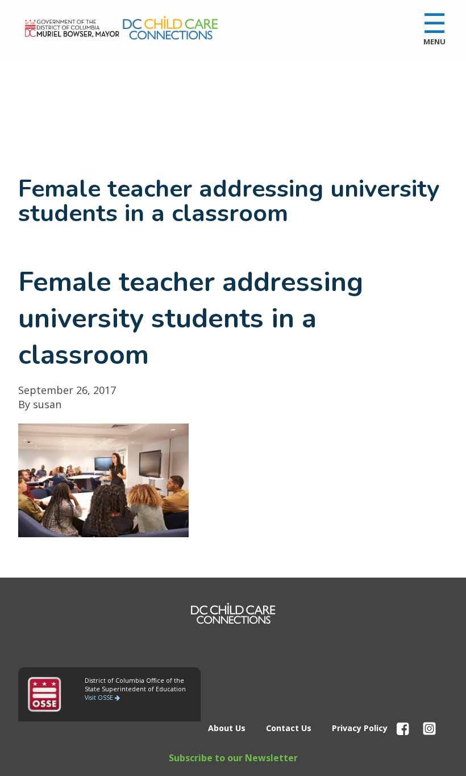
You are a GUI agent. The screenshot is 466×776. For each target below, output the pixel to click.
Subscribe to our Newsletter (233, 758)
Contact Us (288, 728)
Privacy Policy (360, 728)
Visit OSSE (100, 698)
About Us (227, 728)
